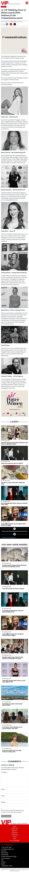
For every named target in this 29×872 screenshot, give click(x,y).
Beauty (14, 831)
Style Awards (14, 840)
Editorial (3, 851)
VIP (2, 860)
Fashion (14, 832)
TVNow (3, 862)
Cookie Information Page (8, 856)
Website (3, 802)
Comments (20, 21)
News (14, 827)
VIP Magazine (6, 21)
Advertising (4, 853)
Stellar (3, 864)
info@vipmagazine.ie (8, 849)
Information (4, 854)
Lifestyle (14, 834)
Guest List (14, 829)
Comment (4, 772)
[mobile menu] (27, 3)
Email (3, 796)
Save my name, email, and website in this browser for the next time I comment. (12, 811)
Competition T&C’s (7, 866)
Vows (15, 836)
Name (3, 789)
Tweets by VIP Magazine (8, 537)
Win (14, 838)
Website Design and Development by (19, 870)
